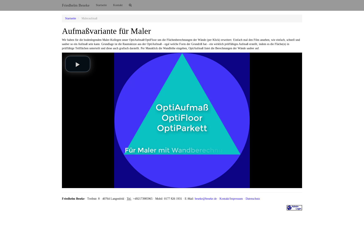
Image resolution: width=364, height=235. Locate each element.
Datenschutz (253, 198)
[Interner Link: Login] (294, 207)
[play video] (77, 64)
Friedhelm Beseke (76, 5)
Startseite (101, 5)
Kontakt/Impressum (231, 198)
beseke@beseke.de (206, 198)
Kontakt (118, 5)
